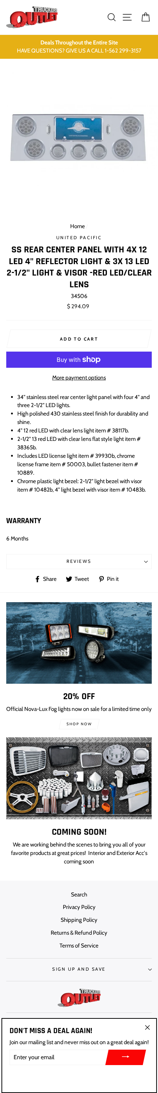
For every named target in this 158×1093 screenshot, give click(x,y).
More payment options (79, 377)
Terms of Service (79, 945)
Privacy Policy (79, 906)
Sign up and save (78, 969)
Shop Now (79, 724)
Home (77, 226)
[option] (79, 47)
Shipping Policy (79, 919)
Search (79, 894)
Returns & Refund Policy (79, 932)
